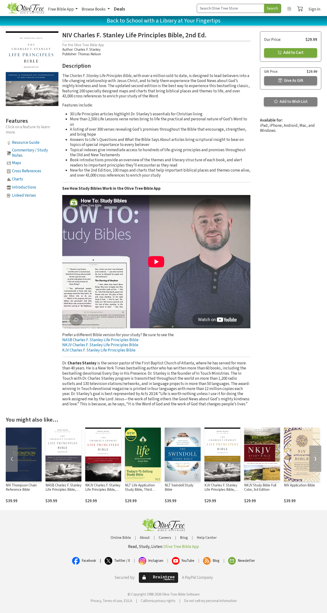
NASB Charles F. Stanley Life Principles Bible (100, 340)
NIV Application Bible (299, 485)
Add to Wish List (293, 102)
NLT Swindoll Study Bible (179, 487)
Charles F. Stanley (87, 49)
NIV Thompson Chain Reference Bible (21, 487)
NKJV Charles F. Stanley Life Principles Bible (100, 345)
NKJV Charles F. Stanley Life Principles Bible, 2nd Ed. (102, 490)
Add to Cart (293, 53)
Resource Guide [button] (25, 142)
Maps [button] (16, 163)
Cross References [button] (26, 171)
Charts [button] (17, 179)
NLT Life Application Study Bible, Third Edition (140, 490)
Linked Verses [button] (24, 195)
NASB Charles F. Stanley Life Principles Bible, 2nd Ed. (63, 490)
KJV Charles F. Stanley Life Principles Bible (98, 350)
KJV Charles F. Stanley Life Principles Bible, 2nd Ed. (220, 490)
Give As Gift (293, 81)
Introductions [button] (24, 187)
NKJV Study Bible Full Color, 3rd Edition (260, 487)
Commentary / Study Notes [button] (30, 152)
